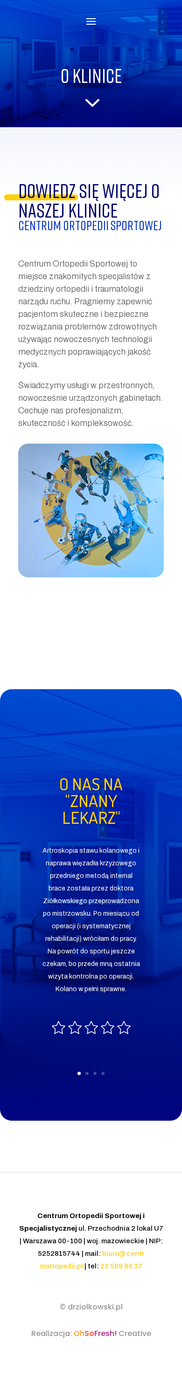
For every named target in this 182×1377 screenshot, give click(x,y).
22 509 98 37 (121, 1266)
